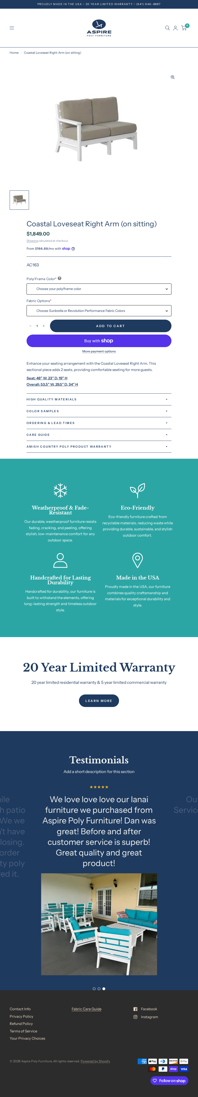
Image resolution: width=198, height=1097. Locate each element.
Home (14, 52)
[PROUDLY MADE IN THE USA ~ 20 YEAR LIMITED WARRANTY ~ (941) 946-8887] (99, 4)
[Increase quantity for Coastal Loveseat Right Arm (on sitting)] (43, 326)
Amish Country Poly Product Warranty (69, 446)
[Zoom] (172, 77)
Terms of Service (23, 1031)
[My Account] (175, 28)
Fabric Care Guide (86, 1009)
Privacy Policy (21, 1016)
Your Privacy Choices (27, 1038)
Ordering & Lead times (51, 423)
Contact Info (20, 1009)
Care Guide (38, 435)
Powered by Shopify (95, 1061)
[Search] (167, 28)
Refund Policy (21, 1023)
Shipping (32, 240)
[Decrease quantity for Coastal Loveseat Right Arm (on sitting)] (30, 326)
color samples (43, 411)
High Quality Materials (52, 399)
